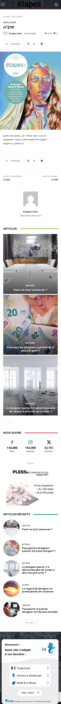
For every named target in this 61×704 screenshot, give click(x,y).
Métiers (30, 343)
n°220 (6, 180)
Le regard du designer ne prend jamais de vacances (38, 590)
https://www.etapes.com (30, 216)
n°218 (54, 180)
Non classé (17, 16)
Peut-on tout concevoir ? (30, 289)
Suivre (30, 440)
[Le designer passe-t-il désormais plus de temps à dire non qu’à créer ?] (30, 386)
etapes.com (15, 33)
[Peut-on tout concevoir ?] (30, 264)
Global (25, 585)
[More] (41, 44)
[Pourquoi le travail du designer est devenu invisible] (11, 609)
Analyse (30, 285)
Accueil (6, 16)
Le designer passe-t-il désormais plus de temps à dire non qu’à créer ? (30, 409)
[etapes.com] (5, 33)
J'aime (12, 440)
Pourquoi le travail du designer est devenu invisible (40, 610)
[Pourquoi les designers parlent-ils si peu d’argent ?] (30, 325)
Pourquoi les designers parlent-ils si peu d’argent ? (30, 349)
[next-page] (10, 422)
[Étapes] (30, 4)
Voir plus (29, 622)
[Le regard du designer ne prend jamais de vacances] (11, 588)
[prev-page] (5, 422)
